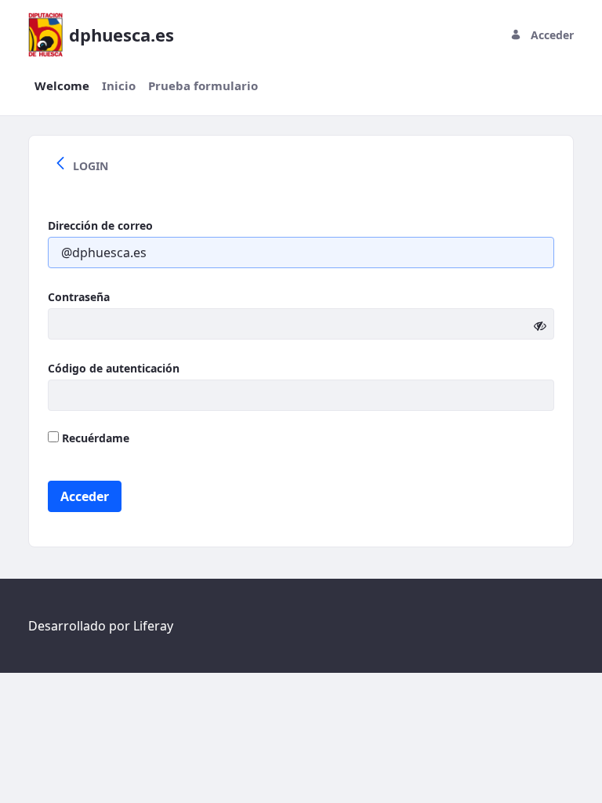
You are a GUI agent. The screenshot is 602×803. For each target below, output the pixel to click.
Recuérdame (94, 438)
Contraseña (79, 296)
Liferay (153, 625)
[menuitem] (62, 86)
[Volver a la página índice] (60, 165)
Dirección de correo (100, 225)
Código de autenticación (114, 368)
